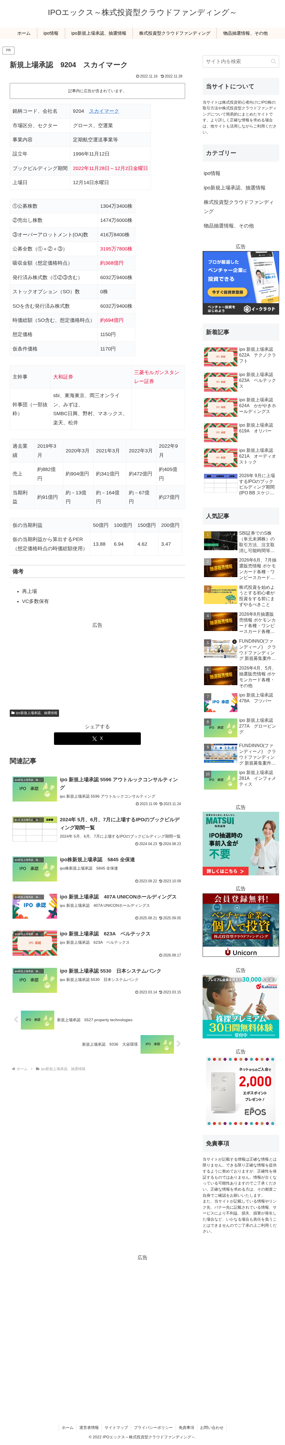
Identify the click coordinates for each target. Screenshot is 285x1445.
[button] (273, 61)
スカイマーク (104, 111)
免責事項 (186, 1427)
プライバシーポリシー (153, 1427)
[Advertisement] (97, 664)
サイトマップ (116, 1427)
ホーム (67, 1427)
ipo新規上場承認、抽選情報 (36, 713)
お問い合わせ (211, 1427)
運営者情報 (89, 1427)
